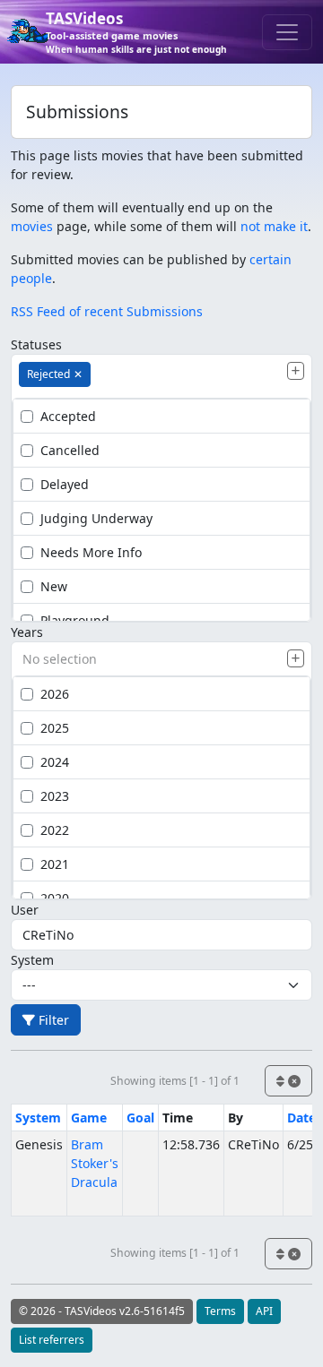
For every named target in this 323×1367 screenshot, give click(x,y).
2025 (54, 727)
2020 (54, 898)
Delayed (64, 484)
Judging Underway (96, 518)
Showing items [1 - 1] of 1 (175, 1080)
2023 (54, 795)
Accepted (68, 416)
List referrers (51, 1339)
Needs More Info (91, 552)
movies (32, 226)
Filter (52, 1019)
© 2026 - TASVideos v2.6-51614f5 (102, 1311)
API (264, 1311)
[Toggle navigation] (287, 32)
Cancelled (70, 450)
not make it (274, 226)
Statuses (36, 344)
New (53, 586)
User (25, 909)
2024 (54, 761)
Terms (220, 1311)
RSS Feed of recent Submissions (107, 311)
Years (27, 632)
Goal (140, 1117)
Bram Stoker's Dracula (94, 1163)
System (32, 959)
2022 (54, 829)
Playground (74, 620)
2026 (54, 693)
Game (89, 1117)
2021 (54, 864)
